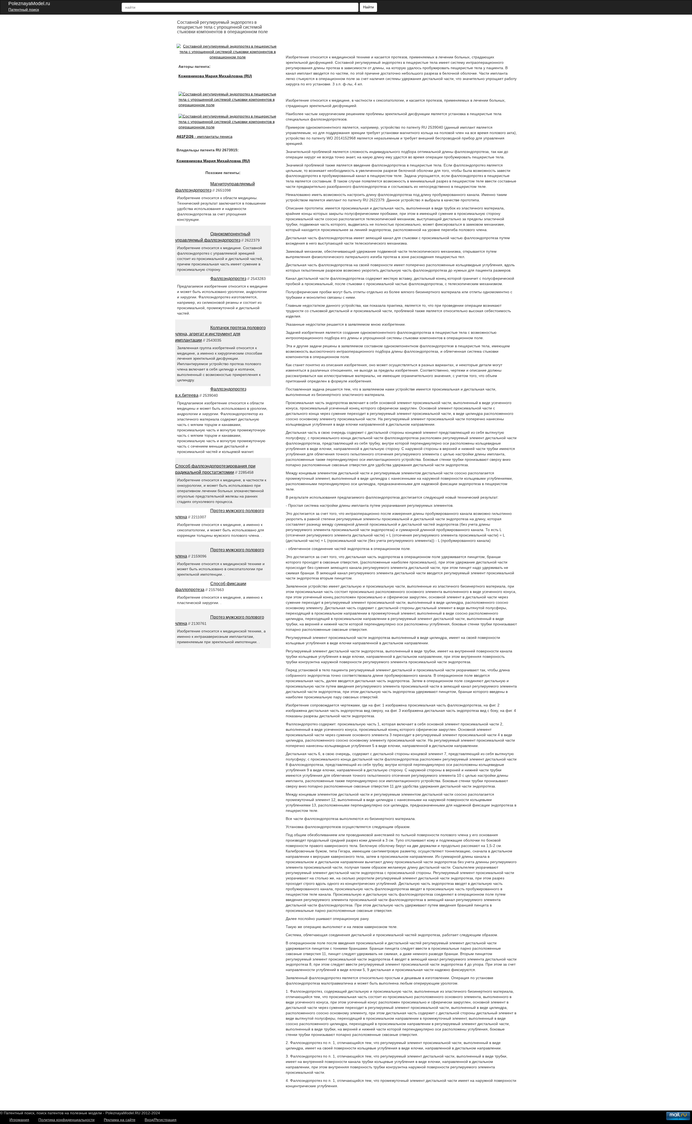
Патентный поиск (23, 9)
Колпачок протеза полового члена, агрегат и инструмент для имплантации (220, 333)
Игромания (19, 1120)
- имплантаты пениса (204, 136)
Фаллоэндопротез (228, 278)
